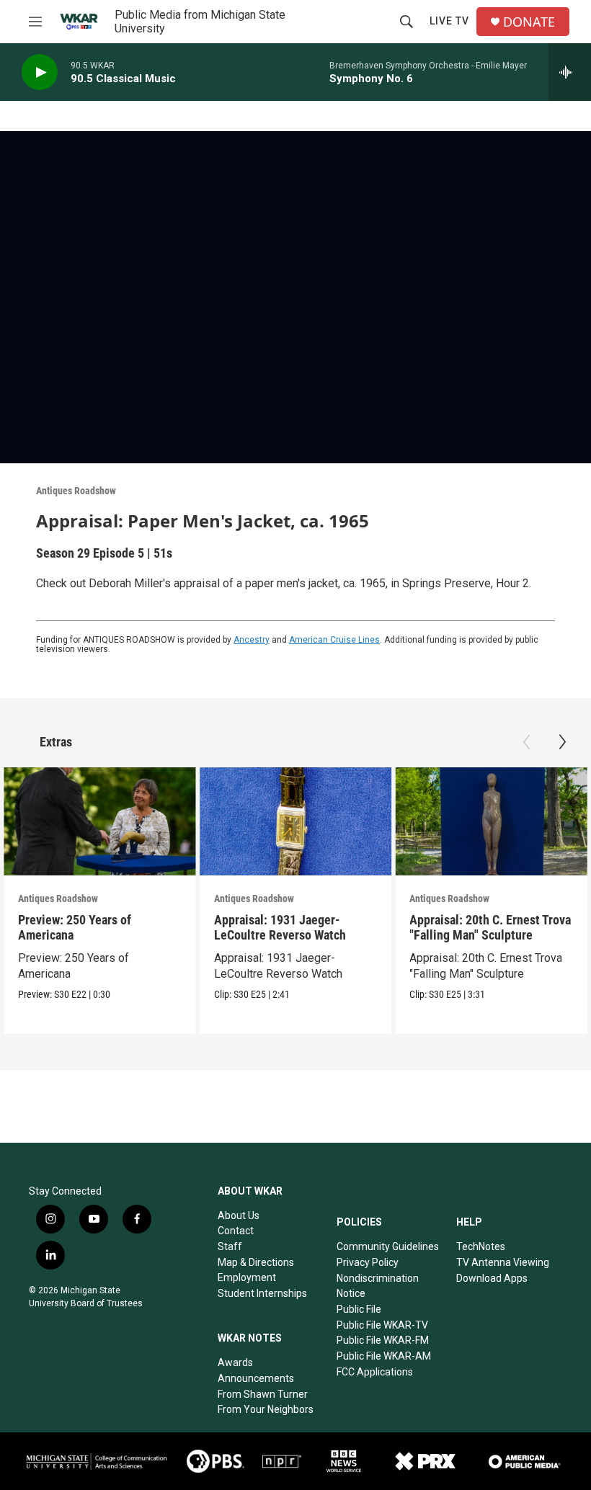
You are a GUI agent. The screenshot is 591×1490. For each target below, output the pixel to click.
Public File (359, 1309)
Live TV (449, 21)
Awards (235, 1362)
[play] (39, 72)
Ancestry (252, 640)
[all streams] (569, 72)
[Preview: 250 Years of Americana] (100, 821)
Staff (230, 1246)
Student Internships (262, 1293)
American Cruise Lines (334, 640)
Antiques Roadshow (76, 490)
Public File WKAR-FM (383, 1340)
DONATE (529, 22)
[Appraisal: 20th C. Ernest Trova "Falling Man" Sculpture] (491, 821)
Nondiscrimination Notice (378, 1286)
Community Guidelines (388, 1246)
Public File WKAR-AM (384, 1356)
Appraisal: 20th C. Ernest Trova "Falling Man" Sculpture (490, 927)
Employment (247, 1277)
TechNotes (480, 1246)
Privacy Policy (368, 1262)
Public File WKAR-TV (382, 1325)
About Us (238, 1215)
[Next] (562, 742)
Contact (236, 1230)
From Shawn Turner (263, 1394)
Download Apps (492, 1278)
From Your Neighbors (266, 1409)
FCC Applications (375, 1372)
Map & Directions (256, 1262)
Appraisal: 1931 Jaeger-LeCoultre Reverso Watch (280, 927)
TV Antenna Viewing (502, 1262)
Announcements (256, 1378)
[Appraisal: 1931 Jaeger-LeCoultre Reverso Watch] (296, 821)
